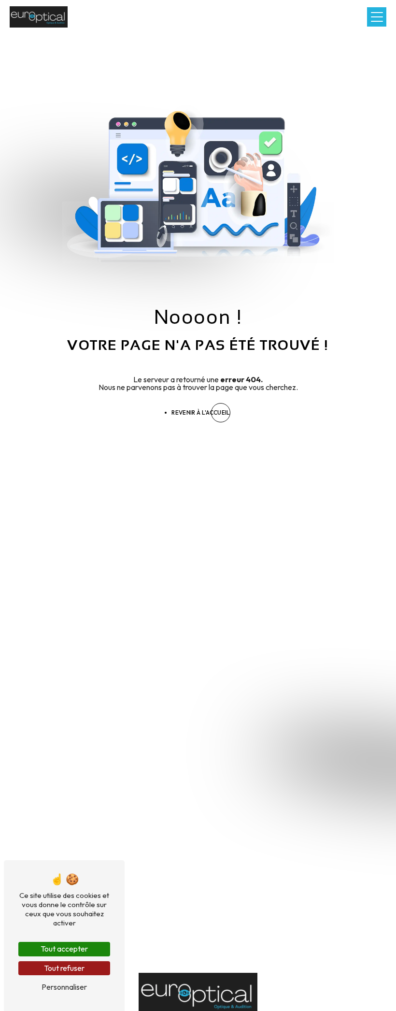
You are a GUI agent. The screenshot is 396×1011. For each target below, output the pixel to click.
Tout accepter (64, 948)
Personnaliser (64, 987)
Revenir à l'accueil (200, 412)
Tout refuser (64, 968)
